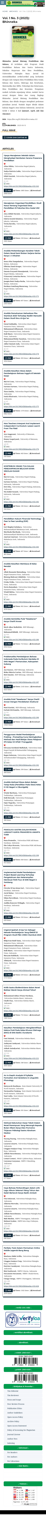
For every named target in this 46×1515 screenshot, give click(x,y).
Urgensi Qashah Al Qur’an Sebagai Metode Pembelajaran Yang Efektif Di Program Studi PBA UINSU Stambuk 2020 (22, 932)
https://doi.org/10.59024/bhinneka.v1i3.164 (21, 234)
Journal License (13, 1434)
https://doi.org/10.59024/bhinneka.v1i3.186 (21, 639)
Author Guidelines (14, 1413)
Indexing (11, 1443)
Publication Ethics (14, 1408)
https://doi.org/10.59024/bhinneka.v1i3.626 (21, 1231)
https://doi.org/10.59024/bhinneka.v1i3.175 (21, 406)
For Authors (12, 1457)
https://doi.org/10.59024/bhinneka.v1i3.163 (21, 186)
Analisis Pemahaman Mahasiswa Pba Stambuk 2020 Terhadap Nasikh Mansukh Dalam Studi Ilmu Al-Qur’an (23, 315)
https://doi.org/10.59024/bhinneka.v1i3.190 (21, 717)
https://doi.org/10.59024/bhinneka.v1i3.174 (21, 354)
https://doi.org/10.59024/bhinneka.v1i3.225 (21, 1106)
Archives (13, 11)
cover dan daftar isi (16, 137)
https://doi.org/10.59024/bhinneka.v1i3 (22, 119)
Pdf (9, 301)
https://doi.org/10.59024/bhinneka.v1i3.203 (21, 913)
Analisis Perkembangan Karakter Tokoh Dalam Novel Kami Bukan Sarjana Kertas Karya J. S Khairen (22, 253)
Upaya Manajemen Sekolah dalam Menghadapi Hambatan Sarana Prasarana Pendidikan (23, 158)
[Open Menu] (2, 2)
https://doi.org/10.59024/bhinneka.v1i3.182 (21, 502)
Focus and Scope (14, 1399)
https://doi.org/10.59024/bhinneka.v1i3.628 (21, 1286)
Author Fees (12, 1439)
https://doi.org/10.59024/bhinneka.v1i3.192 (21, 765)
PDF (9, 238)
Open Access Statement (17, 1426)
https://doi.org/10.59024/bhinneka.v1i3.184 (21, 602)
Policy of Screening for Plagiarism (21, 1430)
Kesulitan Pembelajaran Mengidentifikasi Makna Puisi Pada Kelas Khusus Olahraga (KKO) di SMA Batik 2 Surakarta (22, 1030)
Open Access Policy (15, 1417)
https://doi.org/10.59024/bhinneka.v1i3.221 (21, 1058)
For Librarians (13, 1461)
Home (5, 11)
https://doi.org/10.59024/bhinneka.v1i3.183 (21, 547)
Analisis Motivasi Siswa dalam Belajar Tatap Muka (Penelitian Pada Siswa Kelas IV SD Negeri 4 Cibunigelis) (22, 784)
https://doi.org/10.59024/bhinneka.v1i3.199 (21, 855)
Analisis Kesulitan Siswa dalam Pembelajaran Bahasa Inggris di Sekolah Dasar (22, 373)
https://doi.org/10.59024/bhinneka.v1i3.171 (21, 296)
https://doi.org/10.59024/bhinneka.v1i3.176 (21, 449)
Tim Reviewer (13, 1395)
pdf (9, 190)
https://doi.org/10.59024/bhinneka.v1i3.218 (21, 1011)
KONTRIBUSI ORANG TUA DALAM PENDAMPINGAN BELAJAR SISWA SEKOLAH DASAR (19, 468)
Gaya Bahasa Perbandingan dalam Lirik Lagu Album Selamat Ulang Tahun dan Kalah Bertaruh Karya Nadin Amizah (22, 1190)
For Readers (12, 1452)
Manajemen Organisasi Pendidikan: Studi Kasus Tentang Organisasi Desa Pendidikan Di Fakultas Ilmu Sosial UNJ (22, 205)
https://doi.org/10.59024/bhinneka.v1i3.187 (21, 682)
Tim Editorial (12, 1391)
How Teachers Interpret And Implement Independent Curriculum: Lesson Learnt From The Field (22, 426)
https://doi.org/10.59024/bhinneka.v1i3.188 (21, 970)
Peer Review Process (15, 1404)
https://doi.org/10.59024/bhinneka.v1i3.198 (21, 813)
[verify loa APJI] (23, 1327)
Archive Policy (13, 1421)
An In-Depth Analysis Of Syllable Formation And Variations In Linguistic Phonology (21, 1077)
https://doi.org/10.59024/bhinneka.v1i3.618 (21, 1171)
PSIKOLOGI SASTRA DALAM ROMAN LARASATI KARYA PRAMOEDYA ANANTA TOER (22, 832)
